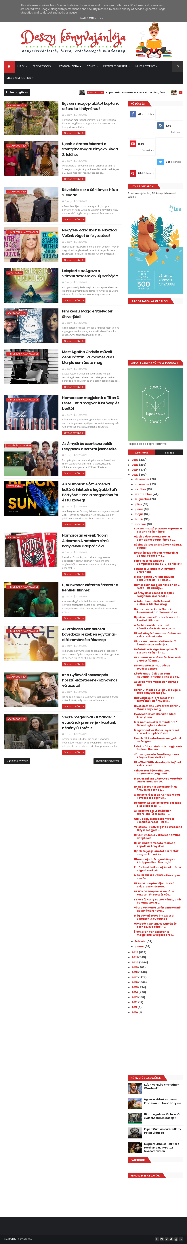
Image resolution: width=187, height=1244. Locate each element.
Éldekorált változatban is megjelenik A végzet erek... (154, 933)
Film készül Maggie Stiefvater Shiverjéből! (154, 570)
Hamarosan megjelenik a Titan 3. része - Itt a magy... (157, 586)
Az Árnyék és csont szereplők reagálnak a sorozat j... (154, 594)
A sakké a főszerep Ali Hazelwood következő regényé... (157, 796)
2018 (135, 972)
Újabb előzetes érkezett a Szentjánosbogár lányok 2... (154, 538)
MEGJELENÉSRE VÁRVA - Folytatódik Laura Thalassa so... (158, 780)
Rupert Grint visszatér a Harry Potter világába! (109, 92)
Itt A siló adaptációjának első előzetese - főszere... (154, 885)
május (139, 514)
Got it (104, 17)
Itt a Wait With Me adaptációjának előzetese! (158, 763)
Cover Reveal (14, 272)
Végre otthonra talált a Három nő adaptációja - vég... (157, 909)
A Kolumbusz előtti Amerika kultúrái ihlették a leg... (153, 602)
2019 (135, 967)
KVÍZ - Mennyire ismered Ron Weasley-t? (161, 1086)
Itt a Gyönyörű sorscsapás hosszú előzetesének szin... (157, 635)
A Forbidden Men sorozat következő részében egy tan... (156, 626)
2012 (135, 1002)
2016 (135, 982)
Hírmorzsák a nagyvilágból (22, 232)
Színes (91, 66)
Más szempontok (19, 78)
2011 (135, 1007)
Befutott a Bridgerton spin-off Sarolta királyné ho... (155, 651)
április (139, 519)
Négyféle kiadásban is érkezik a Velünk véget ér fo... (156, 554)
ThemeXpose (24, 1239)
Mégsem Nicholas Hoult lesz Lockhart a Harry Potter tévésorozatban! (161, 1147)
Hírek (21, 66)
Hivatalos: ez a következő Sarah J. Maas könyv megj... (157, 707)
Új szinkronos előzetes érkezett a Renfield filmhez (157, 618)
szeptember (144, 494)
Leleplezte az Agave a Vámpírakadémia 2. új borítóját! (90, 273)
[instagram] (162, 1239)
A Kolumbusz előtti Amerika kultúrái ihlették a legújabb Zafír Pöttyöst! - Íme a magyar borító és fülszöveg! (90, 492)
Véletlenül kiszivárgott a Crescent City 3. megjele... (158, 828)
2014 (135, 992)
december (142, 479)
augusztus (142, 499)
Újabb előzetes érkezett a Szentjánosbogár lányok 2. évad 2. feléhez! (90, 149)
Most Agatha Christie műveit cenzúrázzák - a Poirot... (154, 578)
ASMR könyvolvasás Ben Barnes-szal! (157, 683)
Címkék (169, 452)
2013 (135, 997)
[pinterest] (171, 1239)
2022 (135, 952)
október (141, 489)
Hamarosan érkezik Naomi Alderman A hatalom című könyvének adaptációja (85, 541)
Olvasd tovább (72, 133)
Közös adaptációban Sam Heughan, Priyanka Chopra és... (157, 675)
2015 (135, 987)
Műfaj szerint (145, 66)
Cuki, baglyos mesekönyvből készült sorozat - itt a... (154, 820)
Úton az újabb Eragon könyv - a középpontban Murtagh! (155, 860)
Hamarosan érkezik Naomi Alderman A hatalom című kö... (156, 610)
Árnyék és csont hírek (19, 445)
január (140, 946)
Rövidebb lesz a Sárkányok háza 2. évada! (158, 546)
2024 (135, 470)
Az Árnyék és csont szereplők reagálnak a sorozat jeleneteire (89, 446)
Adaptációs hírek (163, 92)
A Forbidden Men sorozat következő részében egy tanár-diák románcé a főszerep (89, 634)
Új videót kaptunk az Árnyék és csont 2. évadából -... (155, 925)
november (142, 484)
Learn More (88, 17)
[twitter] (167, 1239)
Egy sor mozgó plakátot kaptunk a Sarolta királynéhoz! (90, 106)
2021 (135, 957)
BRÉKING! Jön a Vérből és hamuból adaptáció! (157, 836)
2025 (135, 465)
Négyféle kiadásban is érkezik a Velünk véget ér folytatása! (89, 233)
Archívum (141, 452)
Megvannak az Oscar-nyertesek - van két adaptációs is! (158, 731)
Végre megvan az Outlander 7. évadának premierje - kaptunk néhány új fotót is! (89, 722)
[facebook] (157, 1239)
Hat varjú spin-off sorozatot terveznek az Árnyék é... (154, 699)
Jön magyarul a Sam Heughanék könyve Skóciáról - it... (156, 755)
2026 (135, 460)
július (139, 504)
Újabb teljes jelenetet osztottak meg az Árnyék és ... (156, 852)
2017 (135, 977)
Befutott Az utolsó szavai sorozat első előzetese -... (157, 804)
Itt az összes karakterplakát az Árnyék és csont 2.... (155, 788)
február (140, 941)
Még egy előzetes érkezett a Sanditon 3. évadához (153, 917)
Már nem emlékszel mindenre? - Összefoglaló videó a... (156, 723)
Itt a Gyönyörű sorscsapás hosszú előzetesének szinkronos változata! (89, 680)
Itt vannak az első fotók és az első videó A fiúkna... (157, 659)
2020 (135, 962)
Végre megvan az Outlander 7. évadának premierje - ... (155, 643)
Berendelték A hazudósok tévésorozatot (152, 667)
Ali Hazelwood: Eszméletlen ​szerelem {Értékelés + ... (153, 812)
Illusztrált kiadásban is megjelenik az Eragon (158, 739)
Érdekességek (42, 66)
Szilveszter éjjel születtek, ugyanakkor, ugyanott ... (152, 772)
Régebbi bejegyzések (107, 761)
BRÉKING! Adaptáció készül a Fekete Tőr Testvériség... (154, 893)
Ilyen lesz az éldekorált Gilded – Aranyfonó (156, 715)
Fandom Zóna (69, 66)
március (141, 524)
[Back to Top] (181, 1239)
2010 (135, 1012)
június (139, 509)
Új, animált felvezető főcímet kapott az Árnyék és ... (154, 844)
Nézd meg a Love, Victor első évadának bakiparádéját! (161, 1116)
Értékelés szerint (115, 66)
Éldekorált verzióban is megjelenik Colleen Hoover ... (158, 747)
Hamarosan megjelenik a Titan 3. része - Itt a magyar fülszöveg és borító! (90, 403)
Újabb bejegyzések (17, 761)
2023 (135, 475)
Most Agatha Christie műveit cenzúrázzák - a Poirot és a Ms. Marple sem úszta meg (88, 357)
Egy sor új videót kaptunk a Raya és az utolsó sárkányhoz (162, 1101)
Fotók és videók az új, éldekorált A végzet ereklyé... (157, 868)
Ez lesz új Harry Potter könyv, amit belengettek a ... (157, 901)
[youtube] (176, 1239)
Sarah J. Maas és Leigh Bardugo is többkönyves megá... (157, 691)
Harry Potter (68, 92)
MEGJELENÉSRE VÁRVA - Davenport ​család (158, 877)
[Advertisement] (155, 333)
